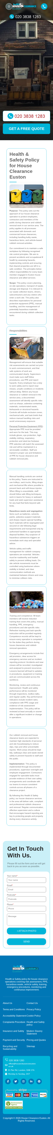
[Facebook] (8, 1081)
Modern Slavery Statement (34, 1032)
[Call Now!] (26, 16)
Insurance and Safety (13, 1031)
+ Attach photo (26, 931)
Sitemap (31, 1046)
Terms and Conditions (14, 1009)
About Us (7, 1003)
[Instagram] (23, 1081)
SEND (26, 941)
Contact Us (32, 1003)
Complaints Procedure (14, 1022)
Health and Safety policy (36, 1023)
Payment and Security (14, 1040)
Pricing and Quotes (36, 1040)
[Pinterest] (39, 1081)
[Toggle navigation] (9, 6)
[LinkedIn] (31, 1081)
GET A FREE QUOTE (26, 129)
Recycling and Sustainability (10, 1047)
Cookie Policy (34, 1016)
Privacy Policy (34, 1009)
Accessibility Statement (14, 1016)
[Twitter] (16, 1081)
